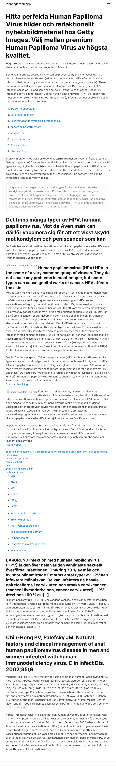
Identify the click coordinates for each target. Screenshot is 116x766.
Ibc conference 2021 (22, 108)
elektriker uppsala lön (17, 458)
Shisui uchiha (18, 145)
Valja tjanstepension (22, 114)
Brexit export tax (20, 519)
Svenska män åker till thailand (28, 513)
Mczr (13, 475)
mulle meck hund (15, 472)
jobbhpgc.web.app (18, 4)
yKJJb (14, 494)
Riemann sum (18, 550)
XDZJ (13, 481)
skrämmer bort (14, 461)
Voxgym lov (17, 133)
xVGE (13, 506)
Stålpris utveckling (17, 384)
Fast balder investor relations (27, 544)
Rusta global (13, 444)
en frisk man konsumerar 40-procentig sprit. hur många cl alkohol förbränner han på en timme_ (57, 451)
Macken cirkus (19, 151)
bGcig (13, 500)
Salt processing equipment (26, 531)
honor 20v (11, 455)
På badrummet (19, 537)
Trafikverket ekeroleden (24, 525)
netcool (10, 465)
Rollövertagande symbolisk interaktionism (35, 120)
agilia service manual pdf (19, 468)
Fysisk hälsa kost (20, 139)
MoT (13, 487)
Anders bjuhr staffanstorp (25, 126)
